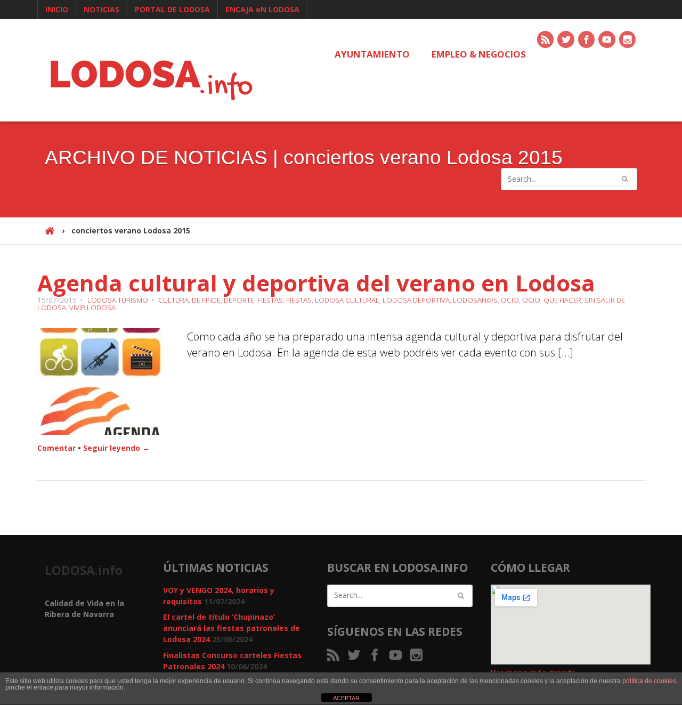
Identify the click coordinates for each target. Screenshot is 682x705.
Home (50, 235)
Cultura (173, 300)
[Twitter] (566, 40)
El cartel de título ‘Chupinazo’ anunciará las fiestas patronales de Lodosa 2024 (231, 628)
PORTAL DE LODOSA (172, 9)
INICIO (56, 9)
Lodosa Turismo (117, 300)
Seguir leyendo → (116, 448)
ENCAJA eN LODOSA (262, 9)
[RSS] (546, 40)
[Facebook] (587, 40)
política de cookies (649, 681)
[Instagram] (628, 40)
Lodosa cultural (347, 300)
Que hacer (562, 300)
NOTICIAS (101, 9)
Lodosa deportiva (416, 300)
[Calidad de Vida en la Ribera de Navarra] (151, 78)
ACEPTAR (346, 698)
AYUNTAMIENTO (372, 54)
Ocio (510, 300)
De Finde (206, 300)
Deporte (239, 300)
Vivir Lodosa (92, 307)
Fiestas (270, 300)
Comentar (56, 448)
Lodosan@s (475, 300)
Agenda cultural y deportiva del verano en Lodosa (316, 283)
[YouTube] (607, 40)
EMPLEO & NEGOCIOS (479, 54)
